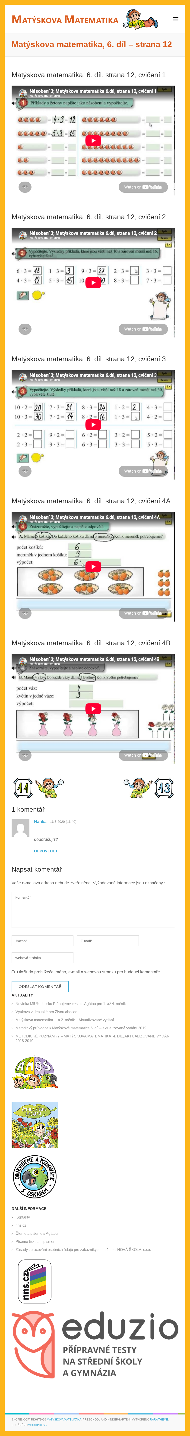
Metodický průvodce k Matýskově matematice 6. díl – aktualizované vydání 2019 (81, 1028)
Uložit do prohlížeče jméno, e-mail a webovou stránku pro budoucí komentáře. (89, 972)
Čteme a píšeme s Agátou (37, 1233)
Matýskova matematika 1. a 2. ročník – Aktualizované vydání (65, 1020)
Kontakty (23, 1217)
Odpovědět (46, 851)
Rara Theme (159, 1419)
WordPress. (37, 1425)
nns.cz (21, 1225)
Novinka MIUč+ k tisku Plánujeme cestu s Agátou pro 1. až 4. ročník (71, 1004)
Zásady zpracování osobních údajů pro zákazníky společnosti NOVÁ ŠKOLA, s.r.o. (83, 1250)
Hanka (40, 821)
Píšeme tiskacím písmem (36, 1242)
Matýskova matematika (64, 1419)
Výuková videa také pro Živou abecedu (47, 1012)
